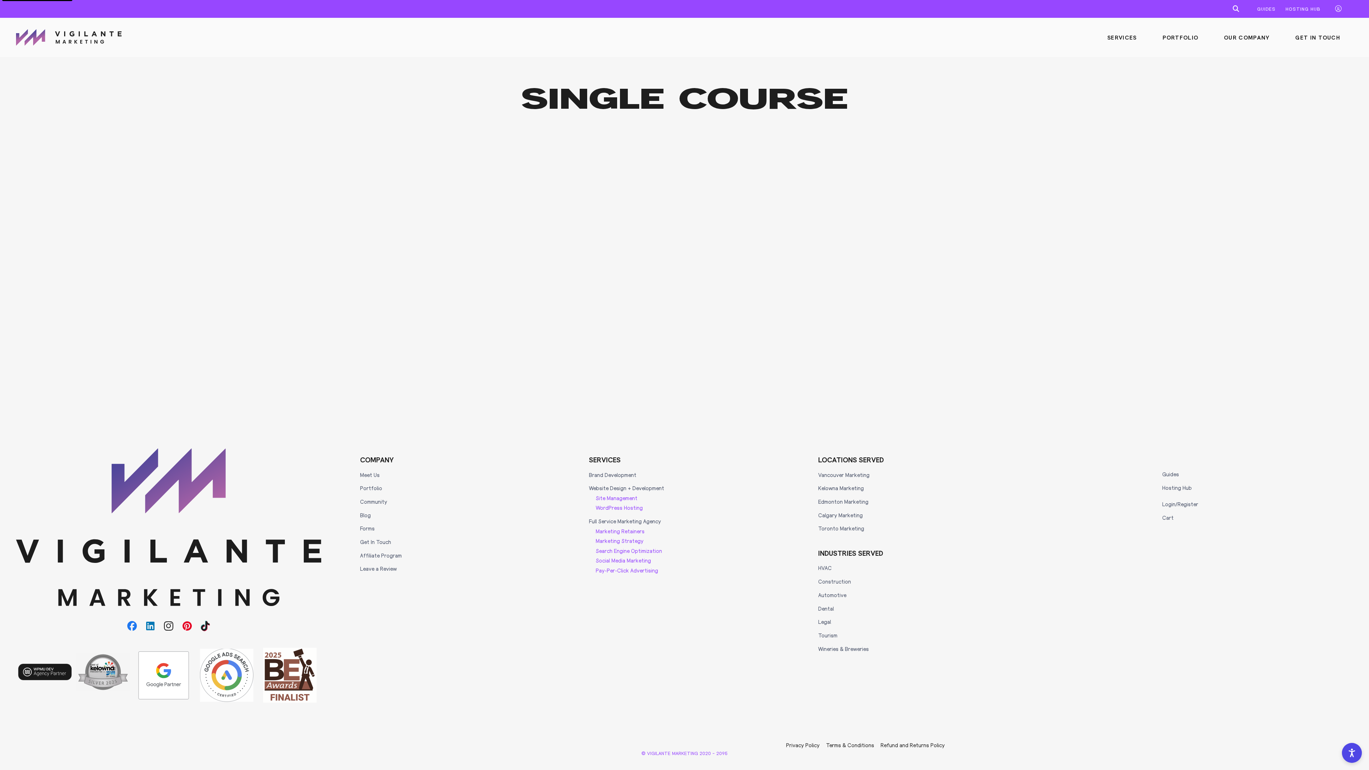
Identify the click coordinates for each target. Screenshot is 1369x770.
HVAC (825, 568)
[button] (1236, 9)
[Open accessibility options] (1352, 753)
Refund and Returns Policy (913, 745)
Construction (834, 581)
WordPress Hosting (619, 507)
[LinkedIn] (150, 626)
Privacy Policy (803, 745)
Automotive (832, 595)
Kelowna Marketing (841, 488)
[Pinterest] (187, 626)
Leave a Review (378, 568)
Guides (1170, 474)
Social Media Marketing (623, 560)
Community (373, 501)
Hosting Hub (1177, 487)
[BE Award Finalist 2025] (290, 675)
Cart (1168, 517)
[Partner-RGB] (163, 675)
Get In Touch (375, 542)
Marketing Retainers (620, 531)
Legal (824, 621)
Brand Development (612, 475)
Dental (826, 608)
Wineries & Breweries (843, 649)
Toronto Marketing (841, 528)
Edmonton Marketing (843, 501)
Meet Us (370, 475)
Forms (367, 528)
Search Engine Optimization (629, 551)
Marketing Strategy (620, 541)
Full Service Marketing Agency (625, 521)
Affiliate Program (381, 555)
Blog (365, 515)
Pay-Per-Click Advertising (627, 570)
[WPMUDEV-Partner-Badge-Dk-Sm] (45, 672)
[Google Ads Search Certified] (226, 675)
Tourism (827, 635)
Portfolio (371, 488)
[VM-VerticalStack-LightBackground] (169, 527)
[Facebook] (132, 626)
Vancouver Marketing (844, 475)
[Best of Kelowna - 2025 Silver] (103, 672)
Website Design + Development (626, 488)
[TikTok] (205, 626)
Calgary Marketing (840, 515)
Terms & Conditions (850, 745)
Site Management (616, 498)
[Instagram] (168, 626)
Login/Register (1180, 504)
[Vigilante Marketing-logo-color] (69, 37)
